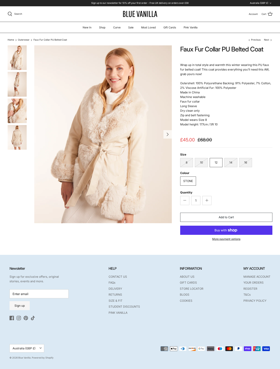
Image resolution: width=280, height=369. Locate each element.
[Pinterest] (26, 318)
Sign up (19, 305)
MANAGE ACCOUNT (256, 276)
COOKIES (186, 300)
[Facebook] (12, 318)
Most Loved (148, 27)
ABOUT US (187, 276)
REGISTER (250, 288)
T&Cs (247, 294)
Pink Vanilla (191, 27)
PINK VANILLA (118, 312)
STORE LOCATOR (191, 288)
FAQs (112, 282)
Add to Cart (226, 217)
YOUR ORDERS (253, 282)
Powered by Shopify (43, 357)
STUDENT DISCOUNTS (124, 306)
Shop (102, 27)
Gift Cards (169, 27)
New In (87, 27)
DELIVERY (115, 288)
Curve (117, 27)
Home (11, 40)
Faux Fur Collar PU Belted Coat (50, 40)
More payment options (226, 239)
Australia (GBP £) (259, 3)
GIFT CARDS (188, 282)
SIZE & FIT (115, 300)
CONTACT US (118, 276)
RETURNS (115, 294)
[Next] (167, 134)
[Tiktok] (33, 318)
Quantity (186, 192)
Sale (131, 27)
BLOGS (184, 294)
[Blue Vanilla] (140, 14)
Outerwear (24, 40)
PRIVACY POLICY (254, 300)
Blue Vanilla (24, 357)
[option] (103, 134)
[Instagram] (19, 318)
